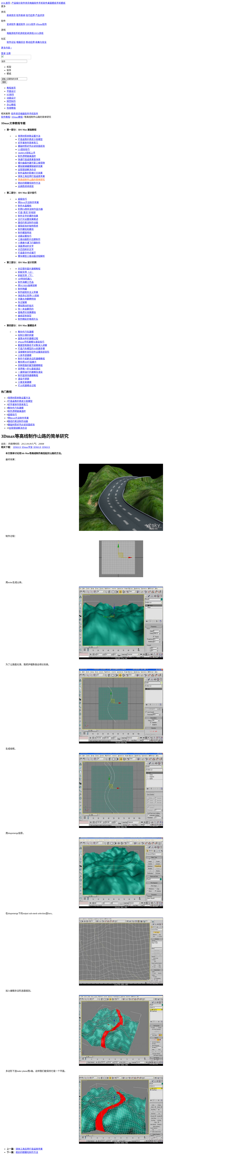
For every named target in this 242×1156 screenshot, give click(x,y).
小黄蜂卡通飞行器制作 (29, 243)
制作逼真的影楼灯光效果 (30, 173)
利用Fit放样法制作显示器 (30, 209)
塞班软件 (20, 24)
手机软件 (43, 3)
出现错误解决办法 (27, 169)
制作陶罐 (22, 289)
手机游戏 (20, 33)
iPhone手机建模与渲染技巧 (31, 342)
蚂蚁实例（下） (26, 275)
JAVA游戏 (38, 33)
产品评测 (39, 15)
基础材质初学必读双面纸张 (31, 146)
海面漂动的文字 (26, 246)
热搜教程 (11, 108)
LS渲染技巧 (24, 149)
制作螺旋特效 (24, 232)
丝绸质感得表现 (26, 186)
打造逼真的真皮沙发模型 (30, 139)
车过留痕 (22, 302)
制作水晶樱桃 (24, 206)
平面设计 (11, 91)
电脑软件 (34, 3)
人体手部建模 (24, 355)
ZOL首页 (5, 3)
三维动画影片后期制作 (29, 239)
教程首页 (11, 88)
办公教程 (11, 104)
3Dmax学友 (27, 447)
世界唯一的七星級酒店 (29, 369)
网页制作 (11, 101)
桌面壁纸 (51, 3)
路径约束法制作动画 (28, 222)
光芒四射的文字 (26, 249)
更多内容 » (6, 48)
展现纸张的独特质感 (28, 226)
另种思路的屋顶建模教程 (30, 365)
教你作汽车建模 (26, 332)
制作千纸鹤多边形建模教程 (31, 358)
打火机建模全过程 (27, 385)
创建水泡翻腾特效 (27, 299)
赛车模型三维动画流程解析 (31, 256)
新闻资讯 (11, 15)
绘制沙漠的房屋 (26, 335)
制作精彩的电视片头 (28, 319)
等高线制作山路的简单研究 (31, 179)
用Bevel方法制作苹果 (28, 202)
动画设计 (11, 98)
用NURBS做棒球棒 (27, 285)
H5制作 (10, 94)
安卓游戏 (29, 33)
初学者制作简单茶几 (28, 143)
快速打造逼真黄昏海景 (29, 159)
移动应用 (30, 42)
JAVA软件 (31, 24)
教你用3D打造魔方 (27, 362)
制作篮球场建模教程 (28, 375)
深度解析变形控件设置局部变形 (33, 352)
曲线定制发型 (24, 316)
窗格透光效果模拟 (27, 312)
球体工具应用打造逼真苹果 (31, 176)
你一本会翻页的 (26, 309)
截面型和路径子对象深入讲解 (32, 345)
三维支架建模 (24, 382)
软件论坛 (11, 42)
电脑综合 (20, 42)
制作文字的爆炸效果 (28, 216)
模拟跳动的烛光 (26, 305)
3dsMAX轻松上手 (26, 153)
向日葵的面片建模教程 (29, 269)
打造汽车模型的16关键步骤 (31, 348)
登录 (3, 53)
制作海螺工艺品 (26, 282)
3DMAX (17, 447)
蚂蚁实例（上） (26, 272)
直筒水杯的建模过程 (28, 338)
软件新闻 (20, 15)
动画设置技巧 (24, 236)
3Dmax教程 (17, 117)
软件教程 (5, 117)
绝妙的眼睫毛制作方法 (29, 183)
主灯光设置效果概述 (28, 219)
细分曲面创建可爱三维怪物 (31, 163)
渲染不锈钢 (23, 379)
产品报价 (16, 3)
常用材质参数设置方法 (29, 136)
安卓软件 (11, 24)
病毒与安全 (40, 42)
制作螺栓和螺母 (26, 229)
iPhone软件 (41, 24)
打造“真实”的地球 (27, 212)
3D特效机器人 (25, 279)
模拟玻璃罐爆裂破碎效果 (30, 166)
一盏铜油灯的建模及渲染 (30, 372)
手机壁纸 (60, 3)
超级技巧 (22, 199)
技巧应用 (30, 15)
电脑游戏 (11, 33)
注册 (8, 53)
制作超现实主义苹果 (28, 292)
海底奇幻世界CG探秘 (28, 295)
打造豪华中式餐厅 (27, 253)
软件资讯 (25, 3)
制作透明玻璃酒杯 (27, 156)
